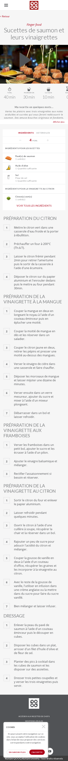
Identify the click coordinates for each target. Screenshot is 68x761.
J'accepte (37, 752)
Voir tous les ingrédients (34, 205)
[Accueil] (34, 5)
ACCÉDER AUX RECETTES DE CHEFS (34, 716)
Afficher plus (59, 122)
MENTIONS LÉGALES (34, 721)
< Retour (5, 16)
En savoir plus (17, 752)
